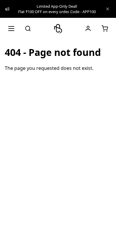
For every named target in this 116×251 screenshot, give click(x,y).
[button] (104, 28)
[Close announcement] (107, 8)
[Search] (28, 28)
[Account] (88, 28)
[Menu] (11, 28)
